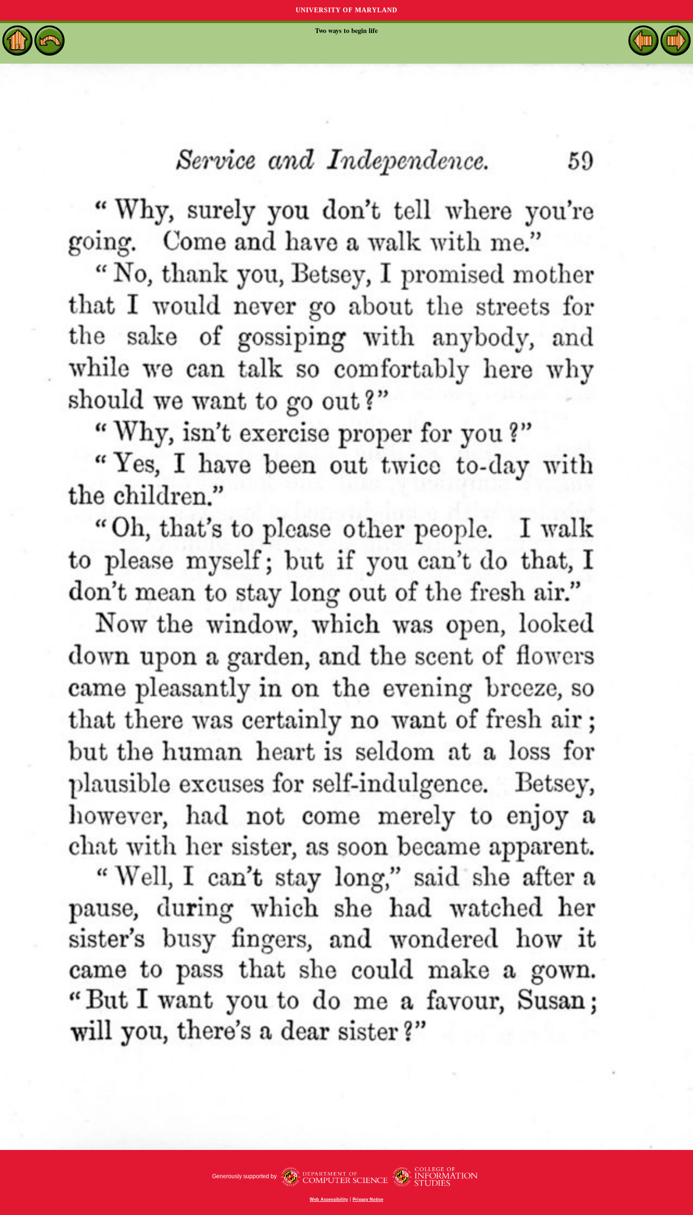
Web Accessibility (329, 1199)
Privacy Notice (368, 1199)
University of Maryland (346, 10)
